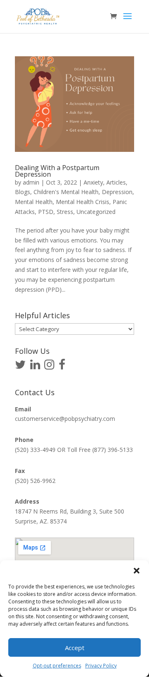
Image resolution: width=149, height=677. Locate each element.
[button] (136, 571)
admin (31, 182)
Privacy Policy (101, 665)
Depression (117, 192)
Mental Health (34, 202)
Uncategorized (96, 212)
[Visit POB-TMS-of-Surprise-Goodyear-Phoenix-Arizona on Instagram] (49, 366)
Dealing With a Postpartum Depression (57, 171)
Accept (74, 647)
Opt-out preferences (57, 665)
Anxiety (93, 182)
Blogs (22, 192)
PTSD (45, 212)
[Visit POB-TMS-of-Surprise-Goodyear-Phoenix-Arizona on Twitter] (20, 366)
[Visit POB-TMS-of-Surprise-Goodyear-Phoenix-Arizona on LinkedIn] (35, 366)
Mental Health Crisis (82, 202)
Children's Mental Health (66, 192)
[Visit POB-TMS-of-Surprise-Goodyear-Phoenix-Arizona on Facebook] (62, 366)
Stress (65, 212)
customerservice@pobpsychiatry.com (65, 419)
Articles (116, 182)
